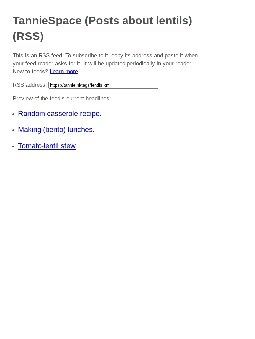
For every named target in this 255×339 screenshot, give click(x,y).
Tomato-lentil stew (47, 146)
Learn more (64, 71)
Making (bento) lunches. (56, 129)
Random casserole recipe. (60, 113)
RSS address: (30, 85)
